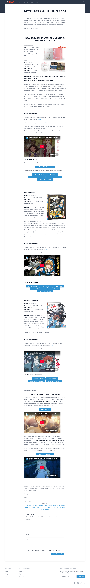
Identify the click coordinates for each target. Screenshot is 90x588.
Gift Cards (21, 576)
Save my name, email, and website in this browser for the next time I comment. (45, 550)
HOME (18, 2)
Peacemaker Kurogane (59, 507)
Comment (28, 519)
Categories (7, 574)
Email (27, 539)
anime (26, 505)
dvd (26, 507)
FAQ (20, 574)
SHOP (37, 2)
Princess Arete (45, 509)
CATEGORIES (25, 2)
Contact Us (21, 571)
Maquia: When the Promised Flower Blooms (39, 507)
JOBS (32, 2)
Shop (6, 576)
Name (27, 534)
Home (6, 571)
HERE (39, 119)
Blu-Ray (53, 505)
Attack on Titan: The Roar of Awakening (40, 505)
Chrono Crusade (60, 505)
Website (28, 545)
